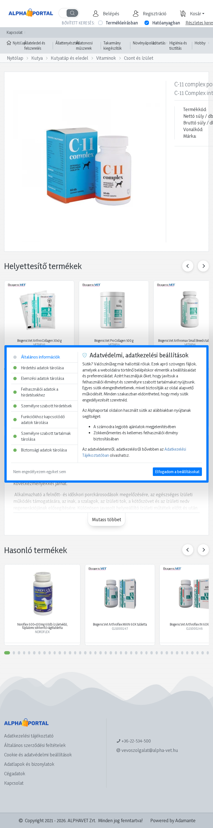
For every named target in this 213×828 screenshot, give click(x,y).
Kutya (37, 58)
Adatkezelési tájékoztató (29, 736)
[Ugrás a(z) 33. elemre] (172, 652)
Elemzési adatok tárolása (42, 378)
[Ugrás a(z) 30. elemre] (157, 652)
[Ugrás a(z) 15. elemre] (80, 652)
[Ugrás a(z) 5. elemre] (29, 652)
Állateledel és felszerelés (34, 46)
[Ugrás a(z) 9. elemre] (50, 652)
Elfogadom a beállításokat (177, 472)
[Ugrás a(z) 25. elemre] (131, 652)
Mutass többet (106, 519)
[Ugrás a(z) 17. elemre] (90, 652)
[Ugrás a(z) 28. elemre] (146, 652)
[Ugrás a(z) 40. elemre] (208, 652)
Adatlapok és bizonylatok (29, 764)
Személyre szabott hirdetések (46, 405)
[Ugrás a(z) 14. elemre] (75, 652)
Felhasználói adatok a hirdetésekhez (39, 392)
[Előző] (187, 266)
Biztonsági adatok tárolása (44, 450)
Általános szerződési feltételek (35, 745)
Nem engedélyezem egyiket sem (39, 472)
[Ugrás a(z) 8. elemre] (44, 652)
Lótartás (159, 43)
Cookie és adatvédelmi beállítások (38, 754)
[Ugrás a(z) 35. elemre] (182, 652)
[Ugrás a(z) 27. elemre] (141, 652)
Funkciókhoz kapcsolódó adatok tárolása (43, 419)
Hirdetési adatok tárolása (42, 367)
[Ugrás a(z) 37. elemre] (192, 652)
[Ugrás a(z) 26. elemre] (136, 652)
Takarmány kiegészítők (112, 46)
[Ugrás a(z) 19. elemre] (100, 652)
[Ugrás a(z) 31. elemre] (162, 652)
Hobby (200, 43)
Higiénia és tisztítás (178, 46)
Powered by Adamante (173, 820)
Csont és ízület (138, 58)
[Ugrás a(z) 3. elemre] (19, 652)
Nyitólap (17, 43)
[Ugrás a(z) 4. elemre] (24, 652)
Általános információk (40, 357)
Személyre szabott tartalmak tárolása (46, 436)
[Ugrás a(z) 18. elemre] (95, 652)
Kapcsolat (14, 32)
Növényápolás (144, 43)
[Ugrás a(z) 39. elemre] (202, 652)
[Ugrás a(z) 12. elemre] (65, 652)
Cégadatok (14, 773)
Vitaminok (106, 58)
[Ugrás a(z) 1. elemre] (7, 652)
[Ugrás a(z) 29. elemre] (151, 652)
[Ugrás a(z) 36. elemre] (187, 652)
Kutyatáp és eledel (69, 58)
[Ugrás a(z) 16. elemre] (85, 652)
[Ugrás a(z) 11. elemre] (60, 652)
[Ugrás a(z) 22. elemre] (116, 652)
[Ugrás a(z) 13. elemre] (70, 652)
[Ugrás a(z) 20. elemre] (106, 652)
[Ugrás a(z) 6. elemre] (34, 652)
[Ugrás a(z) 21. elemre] (111, 652)
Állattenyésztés (67, 43)
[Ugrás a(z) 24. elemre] (126, 652)
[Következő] (203, 266)
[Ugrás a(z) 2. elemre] (14, 652)
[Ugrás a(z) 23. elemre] (121, 652)
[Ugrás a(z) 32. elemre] (167, 652)
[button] (110, 13)
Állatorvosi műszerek (84, 46)
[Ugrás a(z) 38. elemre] (197, 652)
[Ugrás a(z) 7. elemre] (39, 652)
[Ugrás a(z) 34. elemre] (177, 652)
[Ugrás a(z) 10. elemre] (55, 652)
